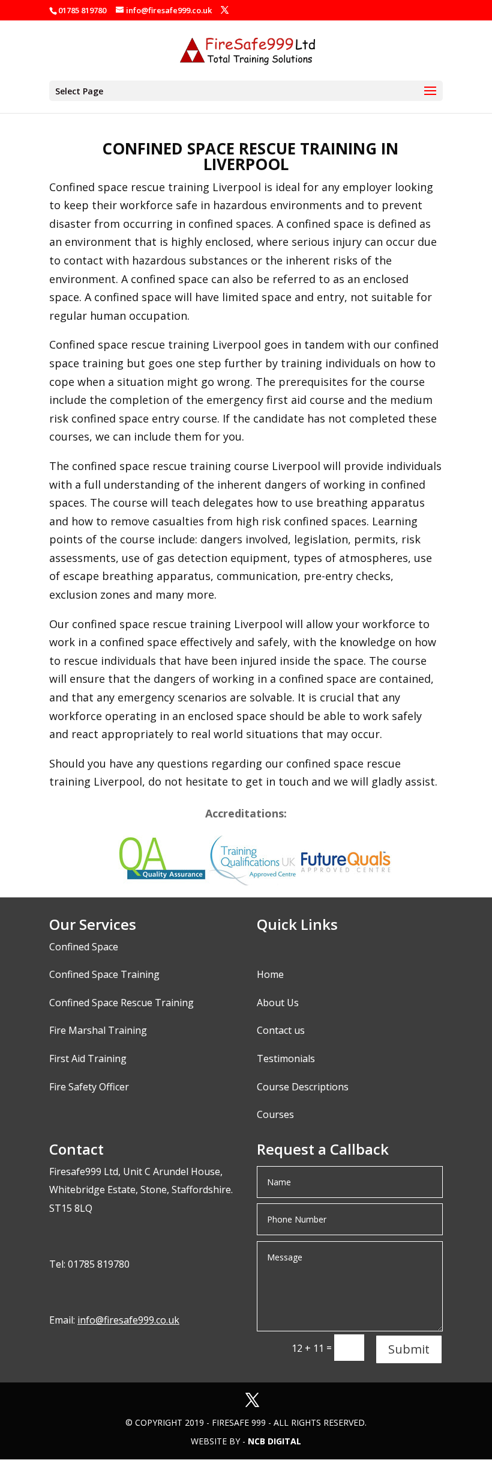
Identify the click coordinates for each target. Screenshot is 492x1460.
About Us (278, 1002)
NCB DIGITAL (274, 1441)
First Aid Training (88, 1058)
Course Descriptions (303, 1086)
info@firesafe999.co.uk (128, 1320)
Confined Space (83, 946)
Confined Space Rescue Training (121, 1002)
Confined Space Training (104, 974)
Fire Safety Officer (89, 1086)
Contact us (281, 1030)
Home (270, 974)
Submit (409, 1349)
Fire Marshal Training (98, 1030)
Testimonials (286, 1058)
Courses (275, 1114)
